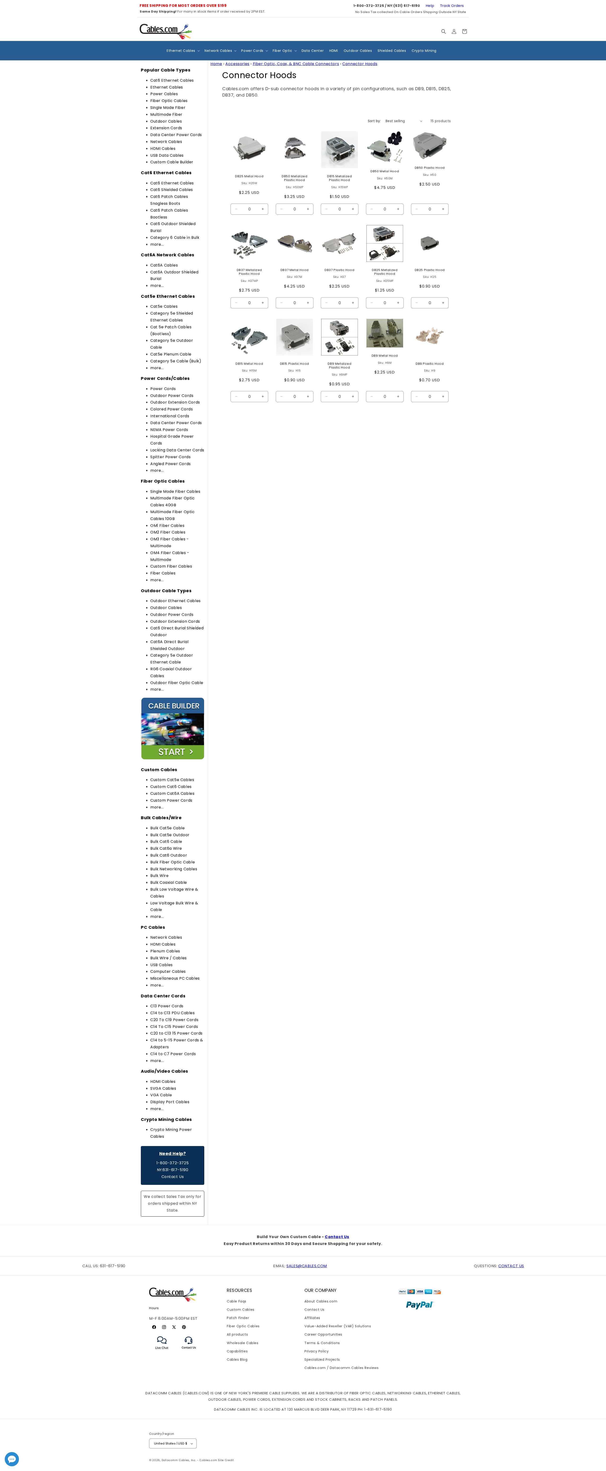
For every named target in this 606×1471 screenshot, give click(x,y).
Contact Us (172, 1176)
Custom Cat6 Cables (171, 786)
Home (216, 64)
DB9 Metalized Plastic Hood (340, 366)
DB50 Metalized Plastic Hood (294, 178)
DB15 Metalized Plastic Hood (339, 178)
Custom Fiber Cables (171, 566)
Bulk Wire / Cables (168, 958)
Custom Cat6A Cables (172, 793)
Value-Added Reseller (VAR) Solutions (337, 1326)
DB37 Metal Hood (294, 270)
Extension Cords (166, 128)
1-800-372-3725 (172, 1163)
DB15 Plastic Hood (294, 364)
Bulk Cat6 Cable (166, 841)
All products (237, 1334)
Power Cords (163, 388)
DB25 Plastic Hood (430, 270)
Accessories (237, 64)
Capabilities (237, 1351)
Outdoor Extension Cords (175, 402)
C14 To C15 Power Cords (174, 1026)
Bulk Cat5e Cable (167, 828)
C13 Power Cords (166, 1006)
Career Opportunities (323, 1334)
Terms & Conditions (322, 1343)
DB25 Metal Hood (249, 176)
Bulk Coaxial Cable (168, 882)
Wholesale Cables (242, 1343)
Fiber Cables (162, 573)
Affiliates (312, 1317)
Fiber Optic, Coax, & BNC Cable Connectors (296, 64)
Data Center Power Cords (176, 135)
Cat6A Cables (164, 265)
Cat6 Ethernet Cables (172, 80)
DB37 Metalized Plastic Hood (249, 272)
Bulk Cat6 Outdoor (168, 855)
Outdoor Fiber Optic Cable (176, 682)
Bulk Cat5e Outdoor (170, 835)
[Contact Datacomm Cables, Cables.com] (189, 1352)
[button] (443, 31)
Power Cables (164, 94)
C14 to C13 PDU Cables (172, 1013)
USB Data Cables (167, 155)
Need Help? (172, 1153)
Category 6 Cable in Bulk (174, 237)
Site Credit (226, 1460)
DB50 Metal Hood (384, 171)
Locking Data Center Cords (177, 450)
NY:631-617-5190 (172, 1170)
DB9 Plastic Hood (430, 364)
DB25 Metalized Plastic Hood (384, 272)
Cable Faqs (236, 1301)
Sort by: (374, 121)
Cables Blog (237, 1359)
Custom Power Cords (171, 800)
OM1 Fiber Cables (167, 525)
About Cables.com (321, 1301)
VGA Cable (161, 1095)
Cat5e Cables (164, 306)
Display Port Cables (169, 1102)
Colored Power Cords (171, 409)
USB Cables (161, 965)
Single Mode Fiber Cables (175, 491)
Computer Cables (168, 971)
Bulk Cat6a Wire (166, 848)
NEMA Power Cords (169, 429)
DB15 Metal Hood (249, 364)
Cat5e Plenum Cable (171, 354)
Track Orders (452, 5)
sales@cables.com (306, 1266)
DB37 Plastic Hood (339, 270)
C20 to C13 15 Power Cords (176, 1033)
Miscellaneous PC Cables (175, 978)
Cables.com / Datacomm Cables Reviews (341, 1367)
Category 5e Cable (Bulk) (175, 361)
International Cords (169, 416)
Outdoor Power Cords (171, 395)
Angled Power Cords (170, 464)
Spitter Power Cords (170, 457)
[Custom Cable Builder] (172, 759)
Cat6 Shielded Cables (171, 189)
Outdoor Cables (166, 121)
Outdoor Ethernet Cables (175, 601)
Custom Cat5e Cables (172, 779)
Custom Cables (240, 1309)
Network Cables (166, 141)
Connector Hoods (359, 64)
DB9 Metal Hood (384, 356)
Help (430, 5)
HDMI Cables (163, 148)
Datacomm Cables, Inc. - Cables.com (189, 1460)
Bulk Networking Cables (173, 869)
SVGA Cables (163, 1088)
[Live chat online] (12, 1459)
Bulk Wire (159, 875)
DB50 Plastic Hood (430, 168)
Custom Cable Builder (171, 162)
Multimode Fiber (166, 114)
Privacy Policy (316, 1351)
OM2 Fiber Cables (168, 532)
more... (157, 244)
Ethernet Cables (166, 87)
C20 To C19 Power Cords (174, 1019)
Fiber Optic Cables (169, 100)
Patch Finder (238, 1317)
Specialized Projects (322, 1359)
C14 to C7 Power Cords (173, 1054)
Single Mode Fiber (167, 107)
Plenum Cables (165, 951)
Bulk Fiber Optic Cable (172, 862)
